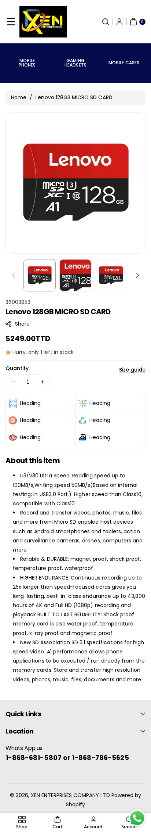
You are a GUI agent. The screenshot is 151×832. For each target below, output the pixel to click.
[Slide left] (13, 275)
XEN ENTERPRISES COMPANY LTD (70, 795)
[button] (10, 21)
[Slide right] (137, 275)
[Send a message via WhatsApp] (137, 818)
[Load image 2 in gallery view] (75, 275)
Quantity (17, 368)
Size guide (132, 369)
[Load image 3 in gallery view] (111, 275)
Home (18, 97)
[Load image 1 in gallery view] (39, 275)
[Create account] (119, 21)
